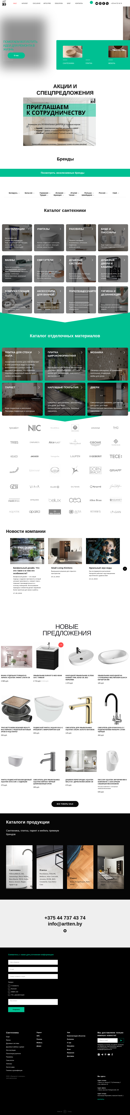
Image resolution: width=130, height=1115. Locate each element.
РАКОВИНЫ (76, 228)
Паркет (73, 878)
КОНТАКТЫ (101, 1099)
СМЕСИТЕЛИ (45, 260)
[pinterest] (105, 1054)
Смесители (10, 1060)
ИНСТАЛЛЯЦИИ (15, 228)
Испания (60, 193)
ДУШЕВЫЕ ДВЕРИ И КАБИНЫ (108, 263)
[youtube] (109, 1054)
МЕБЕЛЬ (111, 63)
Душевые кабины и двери (15, 1047)
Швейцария (87, 195)
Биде (8, 1037)
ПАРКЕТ (10, 387)
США (115, 193)
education (59, 3)
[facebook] (112, 1054)
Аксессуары (10, 1067)
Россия (102, 193)
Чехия (72, 195)
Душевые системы (12, 1043)
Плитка (43, 870)
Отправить (16, 1009)
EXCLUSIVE (36, 3)
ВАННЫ (10, 260)
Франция (58, 195)
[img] (96, 3)
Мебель (104, 870)
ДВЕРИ (94, 387)
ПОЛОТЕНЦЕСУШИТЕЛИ (84, 291)
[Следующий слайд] (125, 569)
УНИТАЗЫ (43, 228)
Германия (44, 193)
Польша (88, 193)
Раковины (9, 1057)
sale (15, 3)
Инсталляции (11, 1050)
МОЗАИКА (96, 352)
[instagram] (65, 930)
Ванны (8, 1040)
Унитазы (9, 1064)
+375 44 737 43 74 (116, 3)
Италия (74, 193)
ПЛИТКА (89, 63)
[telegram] (102, 1054)
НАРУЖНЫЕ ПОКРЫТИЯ (63, 387)
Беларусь (13, 193)
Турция (43, 195)
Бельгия (29, 193)
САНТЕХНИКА (68, 63)
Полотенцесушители (13, 1053)
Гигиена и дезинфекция (14, 1070)
